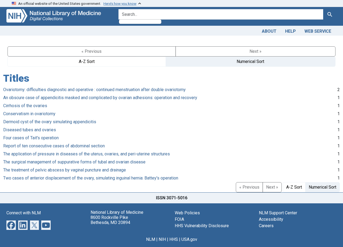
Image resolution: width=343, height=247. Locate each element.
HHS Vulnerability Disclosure (202, 225)
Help (290, 31)
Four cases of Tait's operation (31, 137)
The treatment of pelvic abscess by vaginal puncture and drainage (64, 170)
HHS (173, 239)
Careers (266, 225)
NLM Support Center (278, 212)
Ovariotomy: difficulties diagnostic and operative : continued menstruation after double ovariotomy (94, 89)
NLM (150, 239)
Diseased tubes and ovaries (29, 129)
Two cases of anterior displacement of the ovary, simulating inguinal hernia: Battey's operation (90, 178)
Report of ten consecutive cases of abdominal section (54, 145)
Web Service (317, 31)
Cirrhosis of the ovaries (25, 105)
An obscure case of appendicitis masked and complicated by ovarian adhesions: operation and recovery (100, 97)
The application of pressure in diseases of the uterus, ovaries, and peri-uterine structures (86, 153)
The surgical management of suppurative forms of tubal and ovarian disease (74, 161)
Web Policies (187, 212)
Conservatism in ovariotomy (29, 113)
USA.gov (189, 239)
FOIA (179, 219)
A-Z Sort (87, 61)
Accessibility (271, 219)
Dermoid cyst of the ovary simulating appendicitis (49, 121)
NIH (162, 239)
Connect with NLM (23, 212)
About (269, 31)
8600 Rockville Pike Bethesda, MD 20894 (110, 220)
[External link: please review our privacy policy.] (11, 224)
